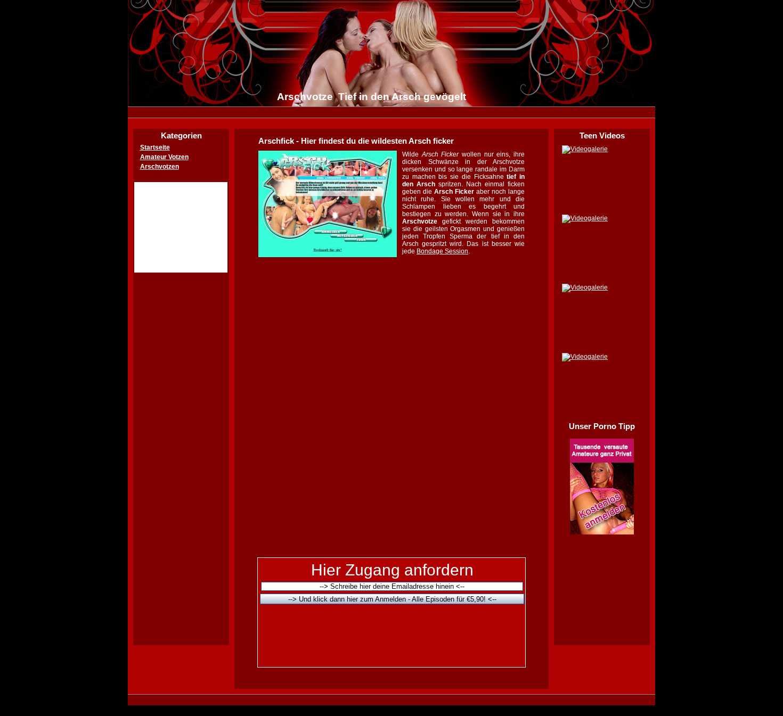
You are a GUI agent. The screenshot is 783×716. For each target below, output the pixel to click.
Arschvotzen (159, 166)
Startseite (155, 147)
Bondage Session (442, 251)
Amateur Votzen (164, 157)
